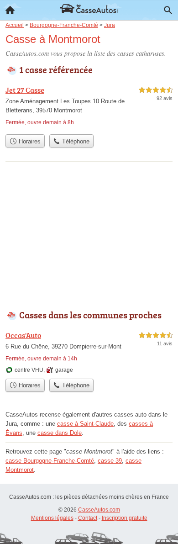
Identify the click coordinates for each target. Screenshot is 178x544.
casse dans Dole (59, 432)
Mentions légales (52, 518)
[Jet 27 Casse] (89, 107)
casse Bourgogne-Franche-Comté (49, 460)
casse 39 (110, 460)
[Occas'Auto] (89, 352)
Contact (87, 518)
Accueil (10, 10)
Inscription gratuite (124, 518)
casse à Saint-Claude (85, 423)
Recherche (168, 10)
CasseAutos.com (99, 510)
